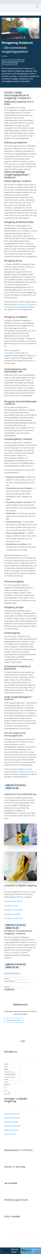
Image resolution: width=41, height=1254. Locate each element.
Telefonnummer (10, 1074)
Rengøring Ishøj (10, 1134)
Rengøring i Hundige (12, 914)
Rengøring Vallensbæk (12, 1126)
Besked (7, 987)
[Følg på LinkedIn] (5, 2)
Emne (6, 1079)
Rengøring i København (13, 918)
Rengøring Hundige (11, 1122)
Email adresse (9, 981)
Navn (6, 978)
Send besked (9, 989)
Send (7, 1093)
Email (6, 1069)
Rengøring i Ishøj (11, 906)
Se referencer (14, 1020)
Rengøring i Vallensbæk (13, 910)
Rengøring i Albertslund (13, 901)
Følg (22, 1041)
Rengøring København (12, 1114)
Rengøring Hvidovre (11, 1130)
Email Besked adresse (12, 973)
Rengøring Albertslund (12, 1118)
